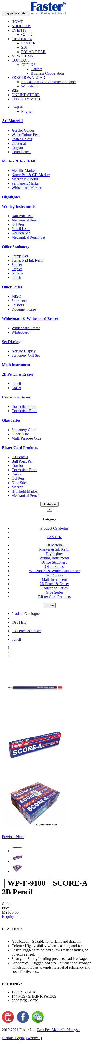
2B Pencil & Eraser (17, 374)
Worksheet (29, 86)
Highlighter (11, 197)
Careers (36, 69)
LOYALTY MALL (26, 99)
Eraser (16, 388)
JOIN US (28, 65)
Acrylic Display (24, 351)
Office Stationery (15, 247)
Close (50, 605)
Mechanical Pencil (25, 220)
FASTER (28, 43)
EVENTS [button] (19, 30)
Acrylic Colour (23, 130)
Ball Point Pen (22, 216)
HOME (17, 22)
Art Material (12, 121)
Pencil (16, 384)
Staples (17, 269)
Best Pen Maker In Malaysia (58, 1030)
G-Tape (17, 273)
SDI (24, 47)
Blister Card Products (20, 448)
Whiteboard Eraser (26, 328)
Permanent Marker (26, 183)
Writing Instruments (18, 206)
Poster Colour (22, 139)
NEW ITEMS (22, 56)
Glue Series (11, 420)
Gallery (26, 34)
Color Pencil (21, 152)
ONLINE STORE (26, 95)
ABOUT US (21, 26)
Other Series (12, 287)
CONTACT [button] (21, 60)
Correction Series (16, 397)
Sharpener (19, 301)
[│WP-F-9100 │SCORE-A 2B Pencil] (35, 713)
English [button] (17, 107)
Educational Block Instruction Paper (48, 82)
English (27, 111)
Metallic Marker (24, 170)
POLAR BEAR (33, 52)
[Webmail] (34, 1038)
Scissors (18, 305)
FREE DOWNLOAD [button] (28, 77)
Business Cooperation (47, 73)
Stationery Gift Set (26, 355)
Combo (17, 465)
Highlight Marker (25, 491)
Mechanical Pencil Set (28, 237)
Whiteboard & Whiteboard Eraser (30, 319)
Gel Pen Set (21, 233)
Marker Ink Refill (25, 179)
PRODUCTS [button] (22, 39)
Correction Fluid (24, 411)
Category (49, 504)
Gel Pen (18, 224)
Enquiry (8, 917)
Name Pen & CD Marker (31, 175)
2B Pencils (20, 457)
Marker (17, 487)
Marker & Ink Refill (18, 161)
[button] (9, 837)
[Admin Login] (13, 1038)
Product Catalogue (54, 528)
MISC (16, 296)
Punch (16, 277)
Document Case (24, 309)
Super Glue (20, 434)
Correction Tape (24, 406)
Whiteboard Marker (26, 188)
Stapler (17, 265)
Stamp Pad (20, 256)
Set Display (11, 342)
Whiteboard (20, 332)
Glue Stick (20, 483)
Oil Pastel (19, 143)
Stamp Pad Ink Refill (27, 260)
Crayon (17, 147)
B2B (15, 90)
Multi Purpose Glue (26, 438)
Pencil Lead (21, 229)
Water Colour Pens (26, 135)
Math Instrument (16, 365)
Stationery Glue (23, 430)
